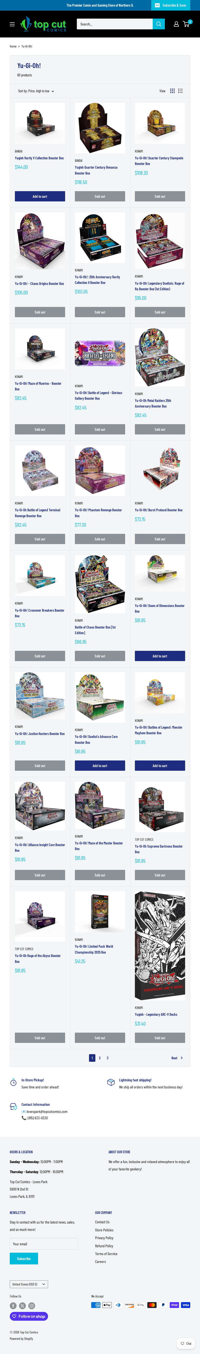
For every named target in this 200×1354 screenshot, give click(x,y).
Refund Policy (104, 1245)
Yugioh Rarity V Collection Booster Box (39, 158)
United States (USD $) (24, 1284)
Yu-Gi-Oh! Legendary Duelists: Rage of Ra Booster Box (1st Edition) (159, 286)
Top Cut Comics (144, 839)
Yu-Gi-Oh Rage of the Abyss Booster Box (38, 958)
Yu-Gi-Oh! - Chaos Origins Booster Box (39, 283)
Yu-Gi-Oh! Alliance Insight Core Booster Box (40, 847)
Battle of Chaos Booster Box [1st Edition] (95, 630)
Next (174, 1058)
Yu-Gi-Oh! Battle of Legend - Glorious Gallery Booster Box (98, 395)
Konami (139, 151)
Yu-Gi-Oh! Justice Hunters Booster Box (40, 733)
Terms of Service (106, 1253)
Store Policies (104, 1229)
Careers (100, 1261)
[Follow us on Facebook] (13, 1305)
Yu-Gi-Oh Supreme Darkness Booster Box (159, 849)
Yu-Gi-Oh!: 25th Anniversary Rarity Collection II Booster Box (97, 280)
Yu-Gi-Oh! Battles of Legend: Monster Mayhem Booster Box (158, 730)
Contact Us (102, 1221)
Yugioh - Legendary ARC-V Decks (156, 1014)
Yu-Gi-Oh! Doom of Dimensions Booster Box (160, 608)
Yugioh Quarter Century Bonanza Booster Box (96, 170)
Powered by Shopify (21, 1338)
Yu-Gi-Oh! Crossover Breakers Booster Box (39, 613)
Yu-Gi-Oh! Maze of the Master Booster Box (99, 846)
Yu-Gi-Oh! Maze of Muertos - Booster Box (38, 386)
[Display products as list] (180, 91)
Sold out (100, 196)
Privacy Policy (104, 1237)
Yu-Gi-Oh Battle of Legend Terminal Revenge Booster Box (37, 513)
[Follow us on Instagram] (31, 1305)
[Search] (159, 24)
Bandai (18, 151)
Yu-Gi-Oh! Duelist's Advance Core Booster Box (96, 739)
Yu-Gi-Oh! (26, 46)
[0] (186, 24)
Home (13, 46)
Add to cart (40, 196)
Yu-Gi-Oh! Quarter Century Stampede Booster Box (159, 161)
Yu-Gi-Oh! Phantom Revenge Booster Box (98, 513)
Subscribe (24, 1258)
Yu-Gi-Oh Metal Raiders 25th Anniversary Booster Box (153, 403)
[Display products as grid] (172, 91)
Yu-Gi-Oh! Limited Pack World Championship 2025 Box (94, 949)
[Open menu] (12, 24)
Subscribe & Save (174, 5)
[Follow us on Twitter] (22, 1305)
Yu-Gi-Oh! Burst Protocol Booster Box (158, 510)
